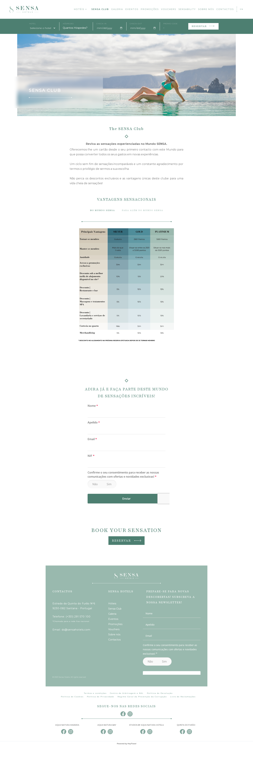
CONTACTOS (225, 9)
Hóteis (112, 603)
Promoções (115, 624)
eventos (131, 9)
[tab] (102, 210)
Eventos (113, 619)
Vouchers (113, 629)
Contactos (114, 639)
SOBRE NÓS (206, 9)
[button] (80, 9)
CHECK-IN (101, 24)
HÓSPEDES (68, 24)
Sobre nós (114, 634)
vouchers (168, 9)
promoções (150, 9)
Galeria (112, 613)
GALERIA (117, 9)
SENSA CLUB (100, 9)
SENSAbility (187, 9)
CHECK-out (136, 24)
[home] (24, 9)
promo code (170, 24)
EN (241, 9)
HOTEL (32, 24)
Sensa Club (115, 608)
